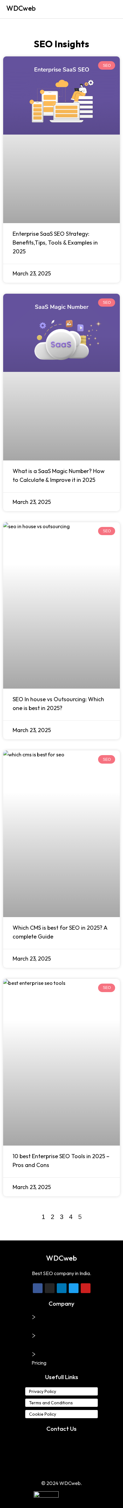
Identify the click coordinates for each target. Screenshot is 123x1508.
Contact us (43, 1344)
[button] (112, 9)
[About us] (34, 1317)
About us (41, 1325)
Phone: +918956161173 (61, 1442)
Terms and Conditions (51, 1403)
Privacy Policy (42, 1391)
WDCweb (21, 8)
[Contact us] (34, 1335)
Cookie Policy (42, 1414)
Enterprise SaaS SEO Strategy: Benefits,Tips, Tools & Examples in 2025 (55, 242)
